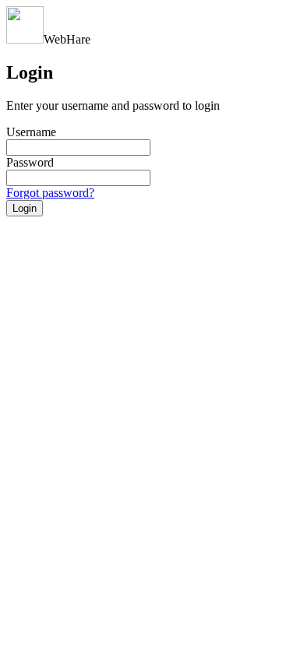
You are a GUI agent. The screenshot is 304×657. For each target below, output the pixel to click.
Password (30, 162)
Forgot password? (50, 192)
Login (24, 208)
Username (31, 132)
